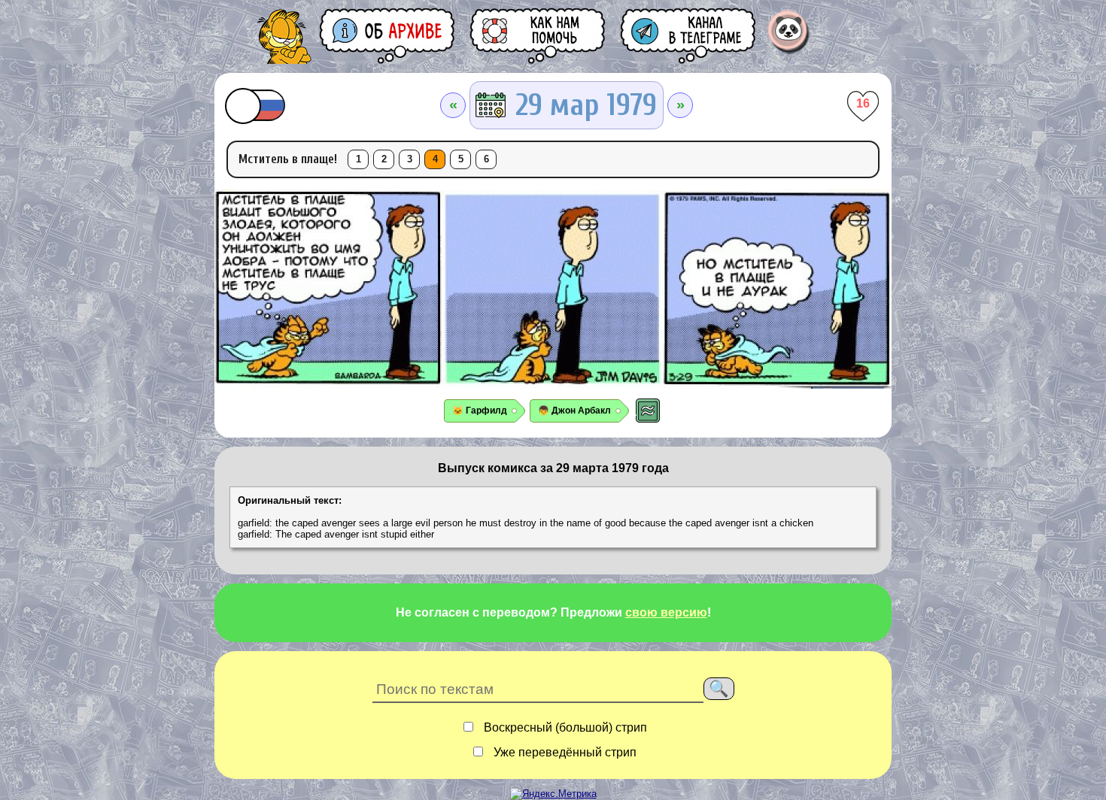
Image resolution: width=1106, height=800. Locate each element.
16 (863, 103)
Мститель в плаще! (288, 159)
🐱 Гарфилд (479, 410)
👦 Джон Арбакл (574, 410)
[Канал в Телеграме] (689, 36)
